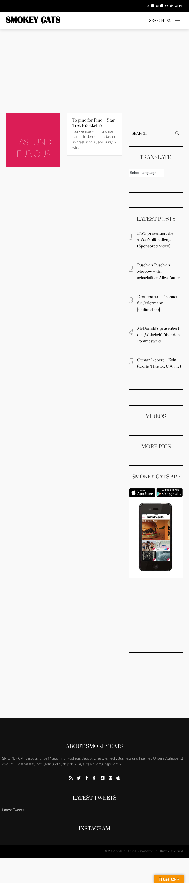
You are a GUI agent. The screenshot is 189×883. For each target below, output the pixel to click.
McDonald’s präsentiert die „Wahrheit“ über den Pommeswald (158, 335)
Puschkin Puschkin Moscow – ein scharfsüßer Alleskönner (158, 271)
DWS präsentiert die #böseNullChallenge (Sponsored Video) (155, 240)
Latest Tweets (94, 798)
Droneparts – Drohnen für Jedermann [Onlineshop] (158, 303)
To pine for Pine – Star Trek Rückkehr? (93, 123)
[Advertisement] (94, 71)
